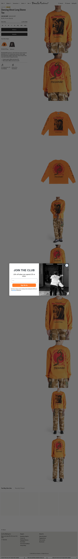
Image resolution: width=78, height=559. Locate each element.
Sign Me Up (24, 285)
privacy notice (14, 290)
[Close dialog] (66, 265)
